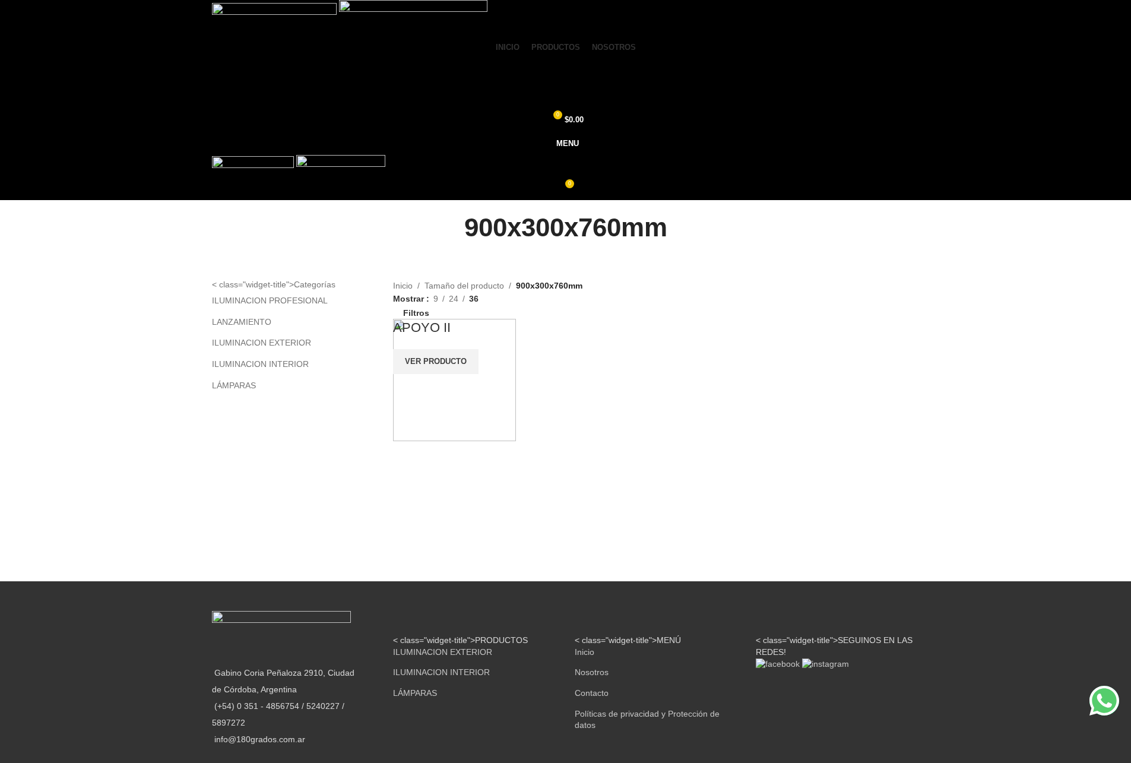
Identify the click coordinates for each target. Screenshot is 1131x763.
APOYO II (422, 327)
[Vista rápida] (437, 456)
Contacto (592, 693)
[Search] (566, 95)
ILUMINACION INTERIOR (260, 364)
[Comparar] (408, 456)
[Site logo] (275, 16)
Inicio (403, 285)
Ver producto (436, 361)
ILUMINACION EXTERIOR (261, 342)
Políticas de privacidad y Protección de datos (647, 719)
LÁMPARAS (234, 385)
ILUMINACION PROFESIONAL (270, 300)
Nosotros (592, 672)
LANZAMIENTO (241, 322)
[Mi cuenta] (566, 72)
